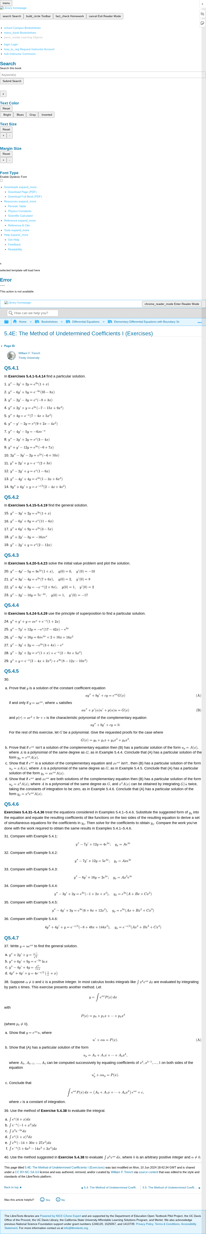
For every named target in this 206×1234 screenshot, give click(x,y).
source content (148, 1172)
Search (10, 313)
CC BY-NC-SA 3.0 (27, 1172)
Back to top (11, 1187)
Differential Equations (85, 321)
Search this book (10, 68)
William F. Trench (29, 353)
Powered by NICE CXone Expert (61, 1215)
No (63, 1200)
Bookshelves (49, 321)
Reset (6, 108)
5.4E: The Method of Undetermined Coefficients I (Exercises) (65, 1167)
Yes (47, 1200)
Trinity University (29, 357)
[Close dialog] (2, 285)
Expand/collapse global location (200, 320)
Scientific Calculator (20, 215)
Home (22, 321)
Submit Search (12, 81)
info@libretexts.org (75, 1228)
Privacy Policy (144, 1224)
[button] (14, 244)
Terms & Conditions (167, 1224)
